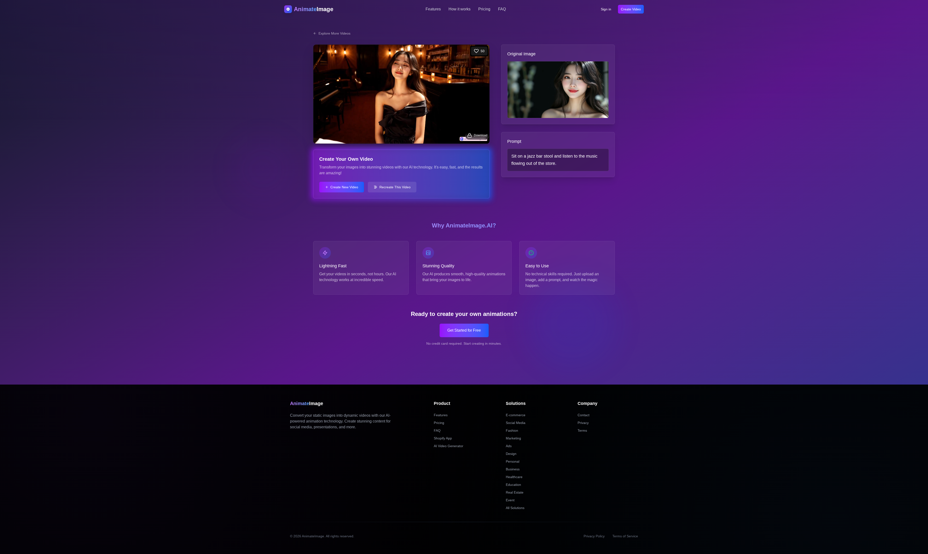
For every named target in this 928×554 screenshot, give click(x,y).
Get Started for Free (464, 330)
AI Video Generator (448, 446)
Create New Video (344, 187)
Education (513, 485)
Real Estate (514, 492)
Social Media (515, 423)
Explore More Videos (334, 33)
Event (510, 500)
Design (511, 454)
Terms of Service (625, 536)
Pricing (484, 9)
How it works (460, 9)
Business (513, 469)
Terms (582, 430)
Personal (512, 461)
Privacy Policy (594, 536)
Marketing (513, 438)
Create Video (631, 9)
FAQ (502, 9)
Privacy (583, 423)
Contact (583, 415)
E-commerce (515, 415)
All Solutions (515, 508)
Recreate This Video (395, 187)
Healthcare (514, 477)
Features (433, 9)
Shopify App (443, 438)
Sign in (606, 9)
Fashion (512, 430)
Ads (509, 446)
